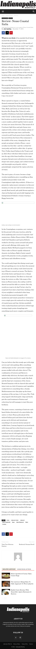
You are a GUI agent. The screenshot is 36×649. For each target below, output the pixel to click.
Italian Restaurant (20, 522)
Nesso (13, 522)
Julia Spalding (7, 29)
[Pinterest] (11, 32)
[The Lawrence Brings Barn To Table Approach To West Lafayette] (6, 584)
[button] (3, 11)
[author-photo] (18, 560)
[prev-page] (3, 598)
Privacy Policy (16, 644)
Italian (26, 522)
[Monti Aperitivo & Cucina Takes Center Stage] (6, 576)
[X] (7, 32)
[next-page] (5, 598)
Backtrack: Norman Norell (26, 544)
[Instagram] (20, 637)
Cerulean (4, 524)
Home (3, 15)
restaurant (22, 520)
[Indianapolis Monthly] (18, 4)
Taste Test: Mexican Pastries (7, 545)
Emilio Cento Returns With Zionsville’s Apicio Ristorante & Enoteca (21, 592)
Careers (31, 644)
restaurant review (14, 520)
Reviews (16, 15)
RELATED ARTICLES (9, 569)
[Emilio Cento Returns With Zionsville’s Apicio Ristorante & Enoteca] (6, 592)
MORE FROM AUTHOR (24, 569)
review (7, 520)
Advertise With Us (7, 644)
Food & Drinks (9, 15)
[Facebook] (3, 32)
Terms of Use (25, 644)
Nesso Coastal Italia (6, 522)
